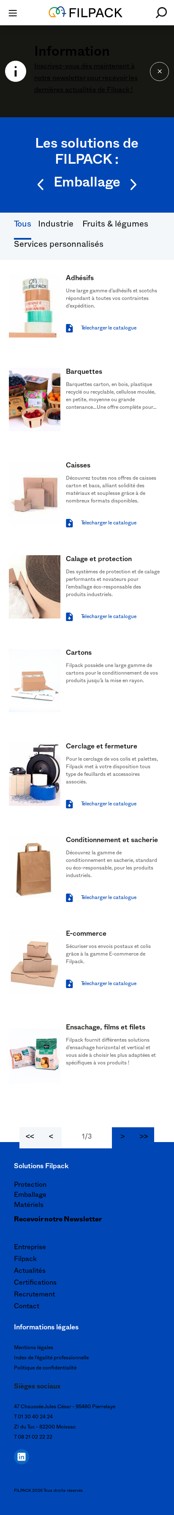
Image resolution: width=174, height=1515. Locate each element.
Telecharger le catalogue (108, 328)
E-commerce (86, 935)
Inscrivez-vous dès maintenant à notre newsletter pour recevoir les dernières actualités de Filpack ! (86, 79)
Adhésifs (80, 279)
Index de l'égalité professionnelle (51, 1358)
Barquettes (84, 373)
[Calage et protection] (35, 586)
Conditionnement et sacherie (112, 841)
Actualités (30, 1272)
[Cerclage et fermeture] (35, 774)
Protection (30, 1186)
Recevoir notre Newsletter (58, 1220)
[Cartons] (35, 680)
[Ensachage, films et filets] (35, 1055)
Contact (26, 1307)
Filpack (25, 1260)
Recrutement (34, 1295)
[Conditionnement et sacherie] (35, 867)
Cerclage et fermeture (101, 747)
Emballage (30, 1196)
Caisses (78, 466)
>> (143, 1138)
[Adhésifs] (35, 306)
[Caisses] (35, 493)
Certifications (35, 1283)
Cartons (79, 654)
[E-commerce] (35, 961)
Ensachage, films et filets (105, 1028)
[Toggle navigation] (12, 12)
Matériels (29, 1206)
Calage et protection (99, 560)
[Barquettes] (35, 399)
